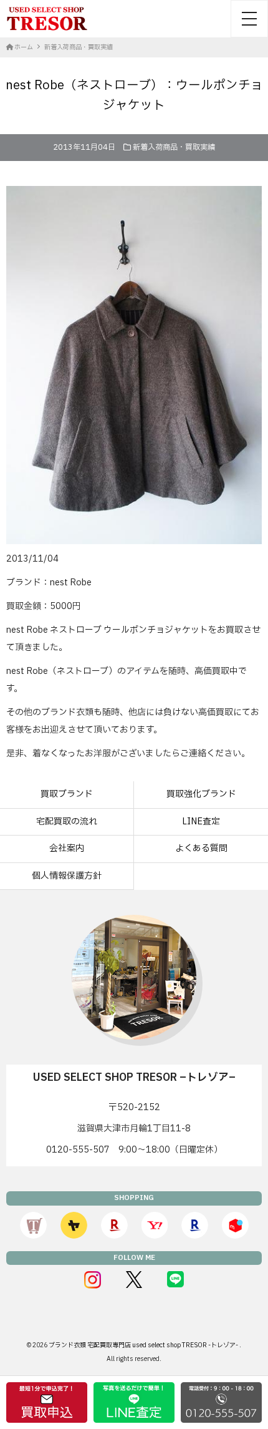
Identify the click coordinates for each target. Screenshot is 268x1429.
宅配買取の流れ (66, 821)
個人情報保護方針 (67, 875)
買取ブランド (67, 794)
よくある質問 (201, 848)
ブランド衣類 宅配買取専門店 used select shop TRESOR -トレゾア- (144, 1345)
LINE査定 (201, 821)
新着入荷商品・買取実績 (174, 147)
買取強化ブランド (201, 794)
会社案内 (66, 848)
